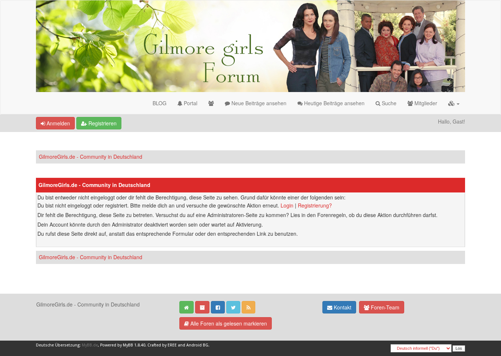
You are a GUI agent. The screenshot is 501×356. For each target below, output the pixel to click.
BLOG (160, 103)
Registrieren (102, 123)
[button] (454, 103)
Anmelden (57, 123)
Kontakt (341, 307)
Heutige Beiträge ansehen (334, 103)
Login (287, 205)
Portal (189, 103)
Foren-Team (384, 307)
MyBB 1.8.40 (134, 345)
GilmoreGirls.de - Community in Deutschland (90, 156)
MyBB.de (90, 345)
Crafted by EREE (162, 345)
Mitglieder (425, 103)
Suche (388, 103)
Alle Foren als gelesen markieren (228, 323)
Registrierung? (315, 205)
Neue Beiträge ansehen (258, 103)
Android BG (197, 345)
